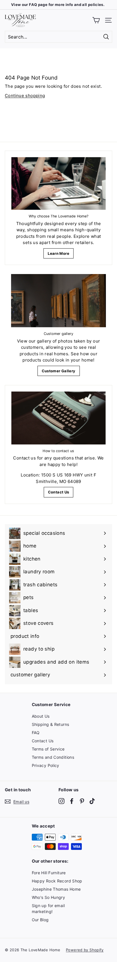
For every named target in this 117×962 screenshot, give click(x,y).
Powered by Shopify (85, 950)
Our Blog (40, 919)
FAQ (36, 732)
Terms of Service (48, 749)
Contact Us (58, 492)
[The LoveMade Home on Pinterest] (82, 801)
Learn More (58, 253)
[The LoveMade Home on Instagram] (61, 801)
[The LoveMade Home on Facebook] (72, 801)
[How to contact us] (58, 418)
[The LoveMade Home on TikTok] (92, 801)
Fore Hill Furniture (49, 872)
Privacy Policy (45, 765)
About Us (41, 716)
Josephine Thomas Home (56, 889)
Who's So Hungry (48, 897)
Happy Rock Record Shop (57, 880)
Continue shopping (25, 95)
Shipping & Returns (50, 724)
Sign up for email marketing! (48, 908)
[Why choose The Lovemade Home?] (58, 183)
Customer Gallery (59, 371)
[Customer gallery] (58, 300)
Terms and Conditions (53, 757)
